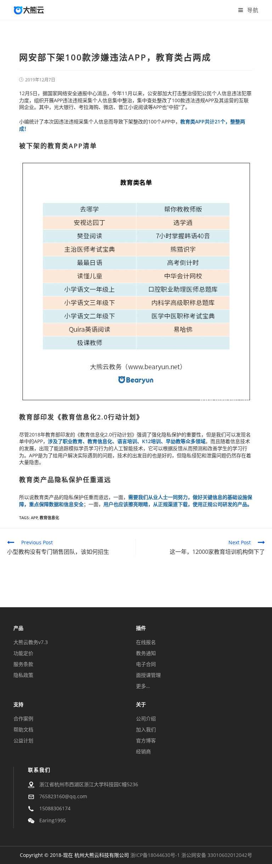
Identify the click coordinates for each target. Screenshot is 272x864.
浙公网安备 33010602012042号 (216, 855)
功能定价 (23, 653)
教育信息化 (79, 417)
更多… (143, 686)
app (34, 517)
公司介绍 (146, 718)
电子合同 (146, 664)
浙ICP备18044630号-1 (155, 855)
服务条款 (23, 664)
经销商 (143, 751)
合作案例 (23, 718)
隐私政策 (23, 675)
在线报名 (146, 642)
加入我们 (146, 729)
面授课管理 (148, 675)
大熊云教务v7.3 (30, 642)
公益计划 (23, 740)
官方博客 (146, 740)
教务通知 (146, 653)
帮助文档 (23, 729)
